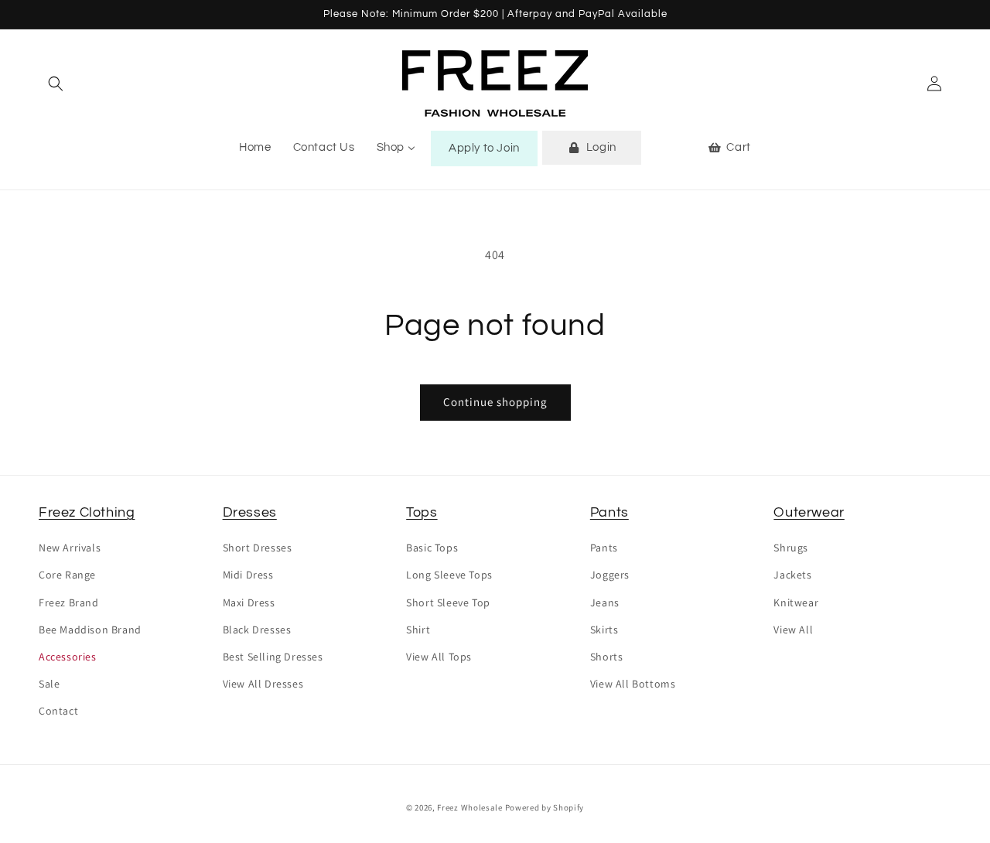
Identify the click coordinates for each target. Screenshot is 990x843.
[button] (56, 84)
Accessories (68, 657)
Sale (49, 684)
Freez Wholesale (470, 807)
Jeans (605, 602)
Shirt (418, 630)
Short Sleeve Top (448, 602)
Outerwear (808, 512)
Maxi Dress (249, 602)
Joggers (610, 575)
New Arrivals (70, 548)
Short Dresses (257, 548)
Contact (58, 711)
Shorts (606, 657)
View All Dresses (263, 684)
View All (793, 630)
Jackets (792, 575)
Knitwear (795, 602)
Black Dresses (257, 630)
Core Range (67, 575)
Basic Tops (432, 548)
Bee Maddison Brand (90, 630)
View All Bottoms (633, 684)
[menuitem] (255, 148)
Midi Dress (248, 575)
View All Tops (439, 657)
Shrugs (790, 548)
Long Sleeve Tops (449, 575)
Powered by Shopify (545, 807)
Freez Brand (69, 602)
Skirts (604, 630)
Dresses (250, 512)
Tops (421, 512)
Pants (609, 512)
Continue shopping (495, 401)
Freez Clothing (87, 512)
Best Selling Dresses (273, 657)
